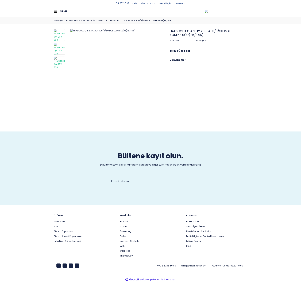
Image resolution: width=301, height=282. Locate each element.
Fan (56, 226)
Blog (188, 245)
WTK (122, 245)
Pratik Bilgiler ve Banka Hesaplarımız (205, 236)
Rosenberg (126, 231)
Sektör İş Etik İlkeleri (195, 226)
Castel (123, 226)
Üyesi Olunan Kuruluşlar (198, 231)
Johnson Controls (129, 241)
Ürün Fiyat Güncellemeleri (67, 241)
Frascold (124, 221)
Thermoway (126, 255)
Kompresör (59, 221)
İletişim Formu (193, 241)
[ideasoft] (132, 279)
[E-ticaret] (150, 279)
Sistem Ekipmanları (64, 231)
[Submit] (188, 181)
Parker (123, 236)
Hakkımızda (192, 221)
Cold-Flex (125, 250)
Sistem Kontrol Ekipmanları (68, 236)
